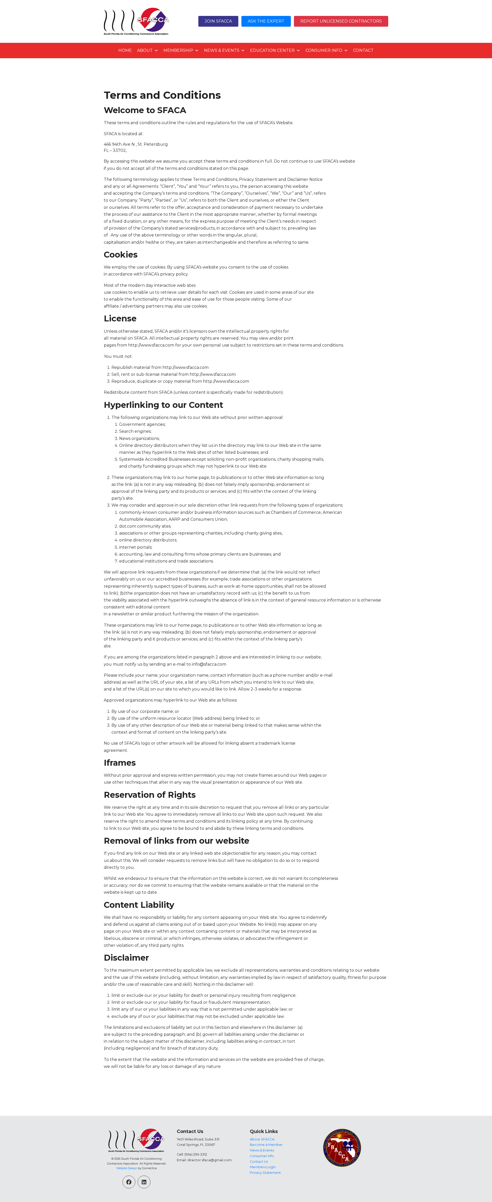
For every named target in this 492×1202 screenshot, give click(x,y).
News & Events (221, 50)
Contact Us (259, 1162)
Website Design (126, 1168)
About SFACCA (262, 1139)
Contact (363, 50)
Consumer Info (323, 50)
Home (125, 50)
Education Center (272, 50)
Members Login (263, 1167)
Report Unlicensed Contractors (341, 21)
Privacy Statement (265, 1173)
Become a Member (266, 1145)
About (145, 50)
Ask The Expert (266, 21)
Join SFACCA (218, 21)
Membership (178, 50)
